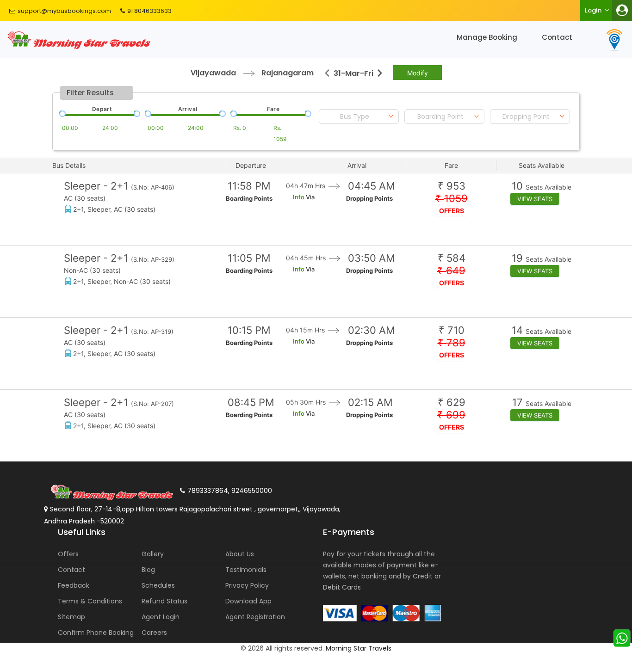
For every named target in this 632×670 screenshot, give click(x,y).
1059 (451, 198)
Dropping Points (369, 198)
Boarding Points (249, 198)
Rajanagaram (287, 73)
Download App (248, 601)
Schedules (158, 585)
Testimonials (245, 569)
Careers (154, 632)
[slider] (61, 113)
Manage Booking (487, 37)
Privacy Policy (247, 585)
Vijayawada (213, 73)
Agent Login (161, 616)
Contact (557, 37)
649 (451, 271)
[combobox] (358, 116)
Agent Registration (255, 616)
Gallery (153, 554)
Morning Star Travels (358, 648)
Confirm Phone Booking (96, 632)
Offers (68, 554)
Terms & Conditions (90, 601)
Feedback (73, 585)
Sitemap (71, 616)
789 (451, 343)
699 (451, 415)
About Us (239, 554)
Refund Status (164, 601)
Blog (148, 569)
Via (309, 197)
